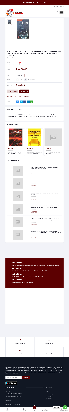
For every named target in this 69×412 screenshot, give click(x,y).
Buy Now (25, 91)
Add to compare (24, 96)
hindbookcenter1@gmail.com (12, 404)
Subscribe (25, 377)
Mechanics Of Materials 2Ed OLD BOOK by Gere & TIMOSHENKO (34, 152)
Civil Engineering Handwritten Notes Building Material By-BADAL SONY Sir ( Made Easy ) (45, 168)
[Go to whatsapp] (65, 407)
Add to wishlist (11, 96)
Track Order (49, 398)
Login (47, 391)
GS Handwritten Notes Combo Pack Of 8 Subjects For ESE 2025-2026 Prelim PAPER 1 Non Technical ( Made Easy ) (45, 219)
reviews (19, 109)
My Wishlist (49, 396)
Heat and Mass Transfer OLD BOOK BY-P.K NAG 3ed (15, 152)
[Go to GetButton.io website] (65, 410)
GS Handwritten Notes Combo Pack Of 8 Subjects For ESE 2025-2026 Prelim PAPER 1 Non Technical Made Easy (45, 206)
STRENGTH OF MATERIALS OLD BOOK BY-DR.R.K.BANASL (53, 152)
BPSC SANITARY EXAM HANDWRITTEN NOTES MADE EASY (45, 181)
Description (10, 109)
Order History (49, 394)
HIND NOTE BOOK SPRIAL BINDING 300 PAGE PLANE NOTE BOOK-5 (45, 193)
